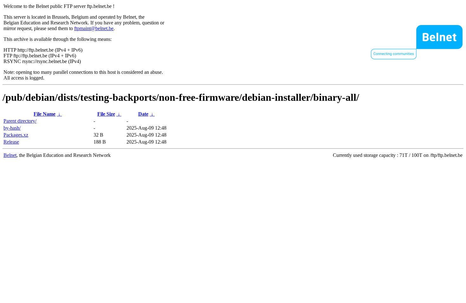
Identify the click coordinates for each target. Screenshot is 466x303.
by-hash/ (12, 128)
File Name (44, 114)
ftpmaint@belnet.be (93, 28)
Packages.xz (15, 135)
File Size (106, 114)
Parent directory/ (19, 121)
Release (11, 142)
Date (143, 114)
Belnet (9, 155)
